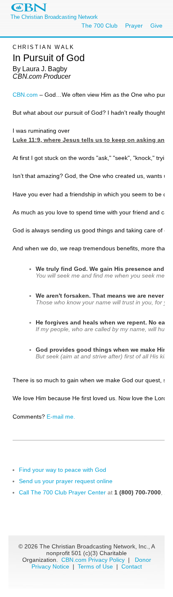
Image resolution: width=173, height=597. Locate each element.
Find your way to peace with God (62, 469)
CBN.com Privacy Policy (93, 559)
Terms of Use (96, 566)
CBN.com (25, 94)
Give (156, 25)
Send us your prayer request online (66, 481)
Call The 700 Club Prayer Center (62, 492)
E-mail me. (61, 416)
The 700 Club (99, 25)
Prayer (134, 25)
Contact (131, 566)
